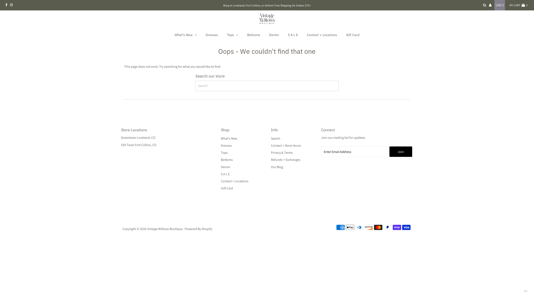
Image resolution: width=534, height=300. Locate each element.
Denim (225, 167)
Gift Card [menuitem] (352, 35)
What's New (229, 138)
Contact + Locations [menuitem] (322, 35)
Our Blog (277, 167)
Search (275, 138)
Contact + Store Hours (286, 145)
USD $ (500, 5)
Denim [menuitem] (274, 35)
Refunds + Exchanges (285, 160)
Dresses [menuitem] (212, 35)
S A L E (225, 174)
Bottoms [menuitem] (253, 35)
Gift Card (227, 188)
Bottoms (227, 160)
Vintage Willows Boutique (165, 229)
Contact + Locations (234, 181)
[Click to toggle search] (484, 5)
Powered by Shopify (198, 229)
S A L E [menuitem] (293, 35)
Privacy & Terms (282, 152)
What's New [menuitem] (184, 35)
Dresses (226, 145)
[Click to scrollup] (525, 292)
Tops (224, 152)
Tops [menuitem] (230, 35)
